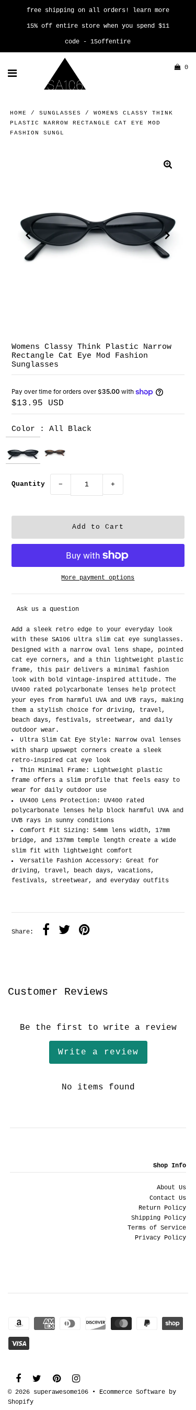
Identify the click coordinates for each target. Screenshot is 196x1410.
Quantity (28, 484)
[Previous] (28, 235)
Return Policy (162, 1208)
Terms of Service (157, 1228)
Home (18, 113)
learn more (151, 10)
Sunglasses (60, 113)
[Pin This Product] (84, 931)
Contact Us (167, 1198)
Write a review (98, 1052)
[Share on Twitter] (64, 931)
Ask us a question (48, 609)
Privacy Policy (160, 1238)
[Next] (167, 235)
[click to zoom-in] (167, 166)
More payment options (97, 578)
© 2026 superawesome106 (48, 1392)
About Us (171, 1187)
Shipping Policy (158, 1218)
